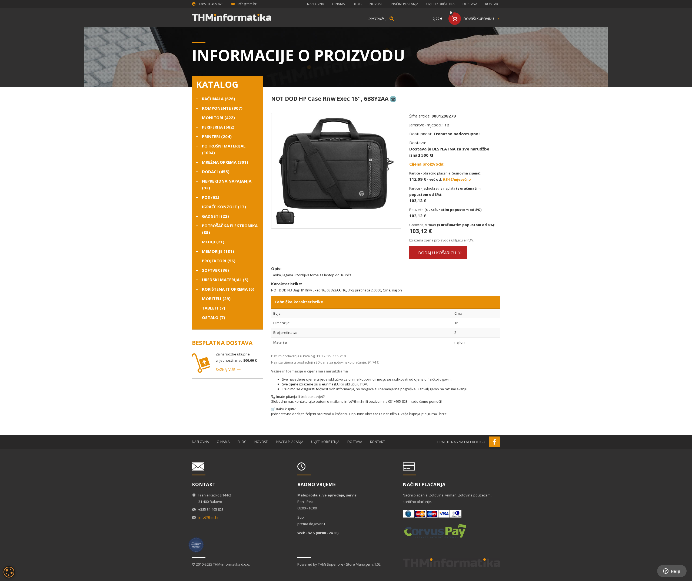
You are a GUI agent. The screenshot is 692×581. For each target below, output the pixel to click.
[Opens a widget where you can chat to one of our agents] (672, 571)
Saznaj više (225, 369)
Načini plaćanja (404, 4)
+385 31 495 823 (211, 4)
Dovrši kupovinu (479, 18)
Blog (357, 4)
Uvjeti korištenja (440, 4)
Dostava (470, 4)
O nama (338, 4)
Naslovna (315, 4)
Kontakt (492, 4)
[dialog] (9, 572)
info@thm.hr (247, 4)
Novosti (377, 4)
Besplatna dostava (222, 343)
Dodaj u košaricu (437, 252)
